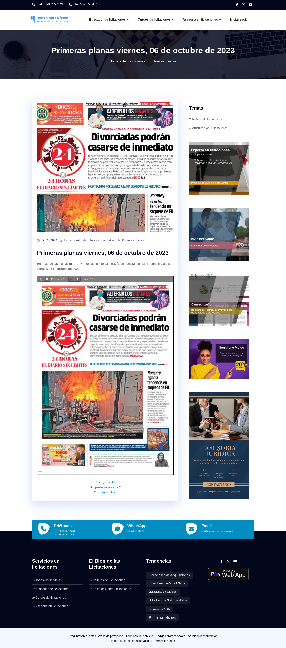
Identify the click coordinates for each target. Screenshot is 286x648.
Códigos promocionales (170, 636)
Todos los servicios (48, 580)
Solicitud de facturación (202, 636)
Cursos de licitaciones (154, 19)
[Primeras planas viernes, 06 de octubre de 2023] (105, 165)
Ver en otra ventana (105, 492)
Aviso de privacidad (110, 636)
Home (114, 61)
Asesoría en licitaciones (200, 19)
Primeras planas (133, 240)
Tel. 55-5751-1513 (87, 4)
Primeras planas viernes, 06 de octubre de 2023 (103, 252)
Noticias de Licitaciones (207, 119)
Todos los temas (134, 61)
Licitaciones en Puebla (159, 609)
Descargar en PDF (105, 482)
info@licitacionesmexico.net (218, 531)
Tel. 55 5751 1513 (65, 534)
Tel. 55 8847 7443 (65, 531)
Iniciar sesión (240, 19)
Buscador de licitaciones (107, 19)
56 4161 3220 (136, 531)
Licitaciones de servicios (163, 591)
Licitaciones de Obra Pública (167, 583)
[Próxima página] (47, 279)
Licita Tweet (72, 240)
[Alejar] (71, 279)
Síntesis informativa (162, 61)
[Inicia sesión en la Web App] (228, 572)
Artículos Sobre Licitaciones (210, 128)
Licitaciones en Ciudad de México (168, 600)
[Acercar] (78, 279)
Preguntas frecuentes (82, 636)
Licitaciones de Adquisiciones (169, 575)
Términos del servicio (139, 636)
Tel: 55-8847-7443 (50, 4)
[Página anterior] (41, 279)
